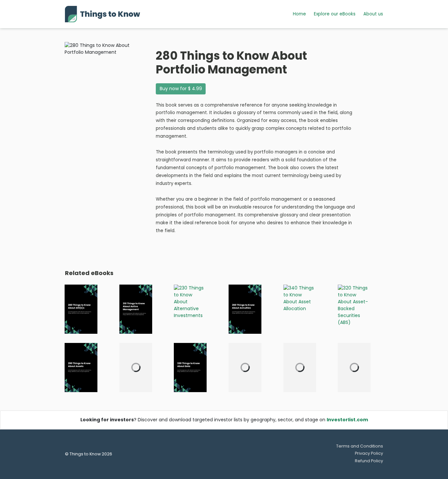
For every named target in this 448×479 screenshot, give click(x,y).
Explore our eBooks (335, 14)
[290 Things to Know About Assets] (81, 367)
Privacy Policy (369, 453)
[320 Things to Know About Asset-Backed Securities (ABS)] (354, 305)
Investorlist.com (347, 419)
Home (299, 14)
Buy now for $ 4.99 (181, 88)
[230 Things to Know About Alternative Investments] (190, 301)
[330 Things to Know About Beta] (190, 367)
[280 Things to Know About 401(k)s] (81, 309)
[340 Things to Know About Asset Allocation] (299, 298)
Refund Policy (369, 461)
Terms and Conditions (359, 446)
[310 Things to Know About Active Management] (135, 309)
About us (373, 14)
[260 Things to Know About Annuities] (245, 309)
